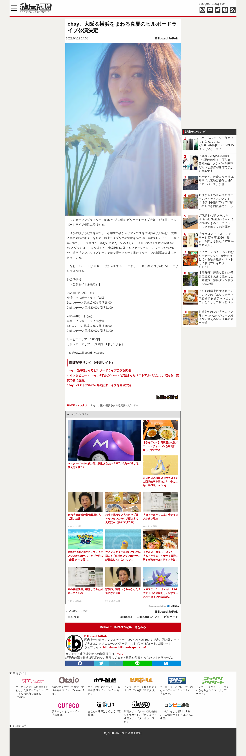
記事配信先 (20, 726)
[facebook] (79, 663)
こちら (118, 653)
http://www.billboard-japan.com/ (124, 647)
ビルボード (171, 616)
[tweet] (101, 663)
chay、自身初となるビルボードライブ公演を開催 (99, 370)
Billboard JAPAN (166, 38)
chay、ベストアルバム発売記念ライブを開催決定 (99, 385)
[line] (137, 663)
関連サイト (20, 673)
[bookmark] (166, 663)
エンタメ (73, 616)
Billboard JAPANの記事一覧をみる (123, 627)
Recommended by (157, 606)
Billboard (126, 616)
